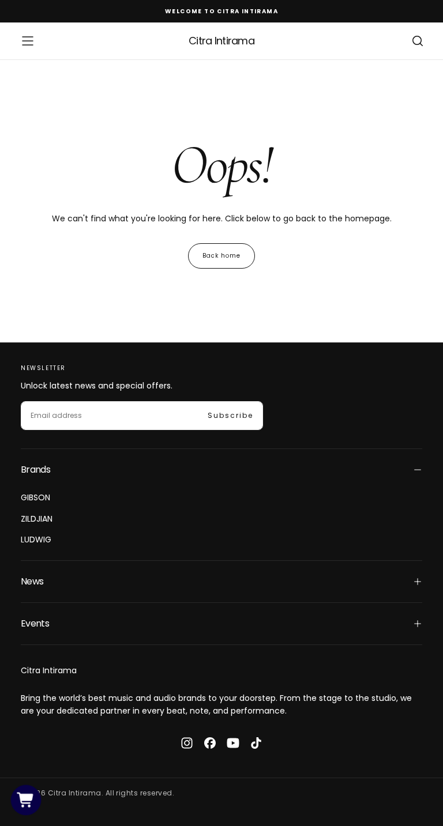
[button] (28, 41)
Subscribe (230, 415)
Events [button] (35, 623)
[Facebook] (210, 743)
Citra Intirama (49, 670)
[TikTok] (256, 743)
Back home (221, 255)
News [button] (32, 581)
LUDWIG (36, 539)
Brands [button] (35, 469)
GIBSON (35, 497)
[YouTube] (233, 743)
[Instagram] (187, 743)
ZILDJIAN (36, 519)
